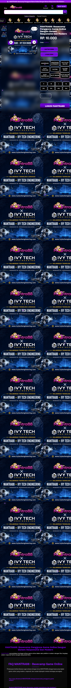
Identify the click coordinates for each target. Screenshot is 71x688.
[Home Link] (15, 7)
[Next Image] (34, 42)
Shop (5, 8)
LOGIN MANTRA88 (55, 106)
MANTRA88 (5, 653)
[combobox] (33, 12)
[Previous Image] (11, 42)
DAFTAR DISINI (49, 49)
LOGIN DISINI (49, 54)
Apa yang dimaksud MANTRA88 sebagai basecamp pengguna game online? (31, 679)
